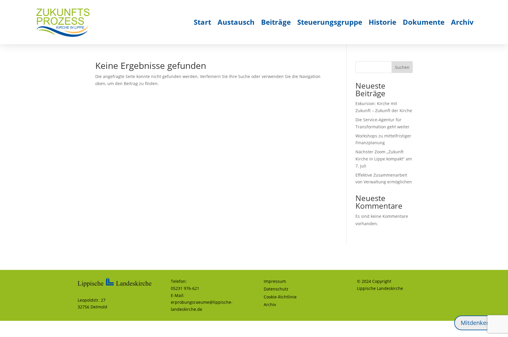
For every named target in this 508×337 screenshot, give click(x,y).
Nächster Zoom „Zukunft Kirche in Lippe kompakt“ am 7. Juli (383, 159)
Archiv (462, 22)
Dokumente (423, 22)
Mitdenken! (476, 323)
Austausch (236, 22)
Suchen (402, 67)
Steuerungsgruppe (329, 22)
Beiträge (276, 22)
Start (202, 22)
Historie (382, 22)
